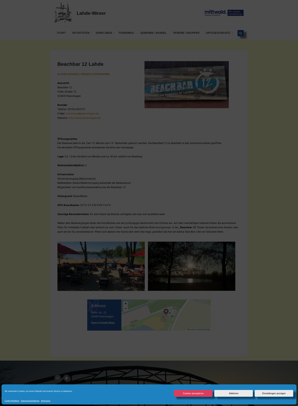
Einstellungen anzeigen (274, 393)
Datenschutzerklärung (30, 401)
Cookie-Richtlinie (12, 401)
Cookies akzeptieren (193, 393)
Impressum (45, 401)
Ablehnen (233, 393)
